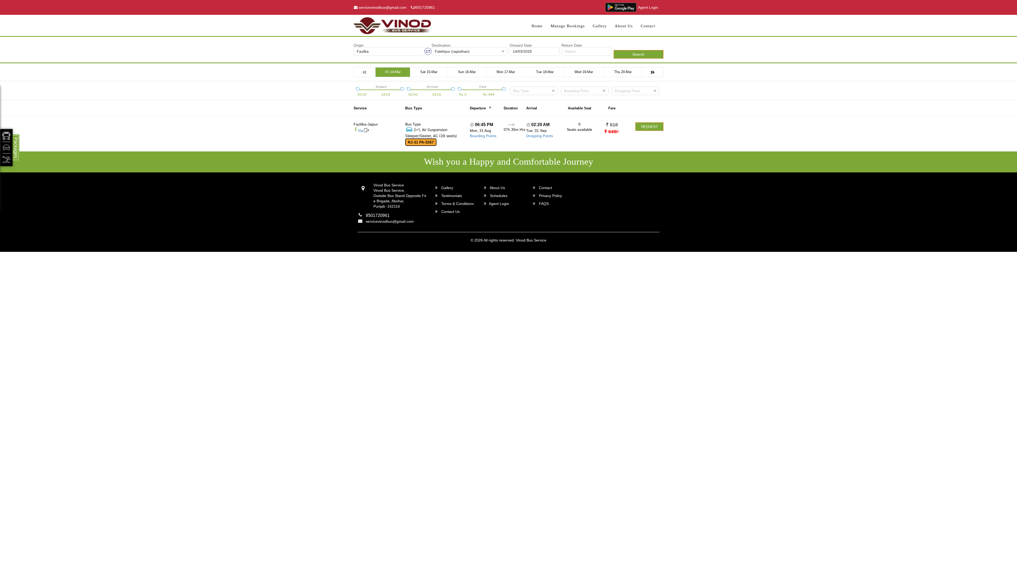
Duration (511, 108)
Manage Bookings (568, 26)
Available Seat (579, 108)
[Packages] (6, 147)
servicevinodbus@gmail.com (382, 7)
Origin (359, 45)
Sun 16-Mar (467, 72)
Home (537, 26)
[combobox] (534, 91)
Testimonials (451, 196)
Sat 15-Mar (428, 72)
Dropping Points (539, 136)
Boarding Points (483, 136)
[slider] (357, 88)
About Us (624, 26)
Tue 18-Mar (545, 72)
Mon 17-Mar (506, 72)
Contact (648, 26)
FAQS (543, 204)
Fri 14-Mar (393, 72)
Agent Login (648, 7)
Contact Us (450, 211)
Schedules (498, 196)
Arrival (531, 108)
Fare (611, 108)
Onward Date (521, 45)
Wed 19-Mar (583, 72)
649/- (611, 131)
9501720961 (424, 7)
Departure (478, 108)
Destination (441, 45)
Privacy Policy (550, 196)
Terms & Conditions (457, 204)
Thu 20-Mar (623, 72)
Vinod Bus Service (531, 240)
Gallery (600, 26)
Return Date (571, 45)
